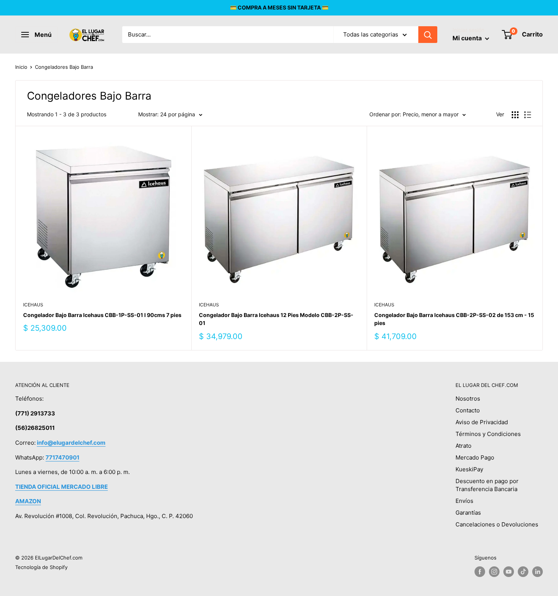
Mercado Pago (475, 457)
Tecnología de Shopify (41, 567)
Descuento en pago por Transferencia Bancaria (487, 485)
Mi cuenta (467, 38)
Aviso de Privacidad (482, 422)
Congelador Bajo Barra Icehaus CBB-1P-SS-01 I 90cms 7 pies (102, 315)
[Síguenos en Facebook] (479, 571)
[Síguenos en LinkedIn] (537, 571)
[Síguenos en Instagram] (494, 571)
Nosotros (468, 398)
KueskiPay (469, 469)
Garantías (468, 512)
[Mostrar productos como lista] (527, 114)
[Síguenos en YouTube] (508, 571)
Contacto (468, 410)
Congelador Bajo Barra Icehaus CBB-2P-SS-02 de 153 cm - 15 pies (454, 319)
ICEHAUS (33, 305)
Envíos (464, 500)
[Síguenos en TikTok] (523, 571)
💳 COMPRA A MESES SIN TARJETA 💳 (279, 7)
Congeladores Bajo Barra (64, 67)
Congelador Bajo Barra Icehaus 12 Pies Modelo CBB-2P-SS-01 (276, 319)
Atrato (463, 445)
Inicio (21, 67)
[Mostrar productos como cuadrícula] (515, 114)
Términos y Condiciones (488, 433)
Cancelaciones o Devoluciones (497, 524)
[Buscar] (427, 34)
